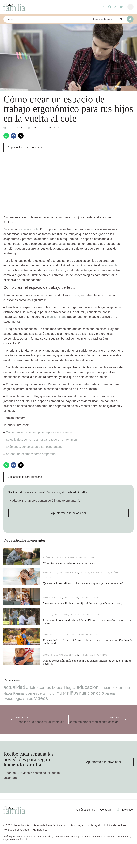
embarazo (108, 687)
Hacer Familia (88, 558)
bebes (57, 687)
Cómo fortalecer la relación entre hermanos (69, 563)
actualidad (14, 687)
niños (47, 558)
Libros (42, 693)
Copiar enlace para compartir (25, 147)
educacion (59, 558)
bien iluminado (56, 316)
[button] (130, 7)
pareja (47, 615)
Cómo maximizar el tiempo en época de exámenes (40, 432)
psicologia (50, 578)
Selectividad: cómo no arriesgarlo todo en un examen (41, 439)
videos (41, 698)
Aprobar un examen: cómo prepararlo (31, 454)
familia (73, 558)
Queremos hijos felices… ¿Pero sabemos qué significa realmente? (83, 583)
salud (28, 698)
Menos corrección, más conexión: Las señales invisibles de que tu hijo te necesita (87, 662)
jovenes (31, 693)
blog (67, 688)
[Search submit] (130, 19)
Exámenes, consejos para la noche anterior (35, 446)
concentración (55, 270)
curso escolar (109, 265)
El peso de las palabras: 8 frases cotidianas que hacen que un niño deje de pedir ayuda (87, 642)
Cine (74, 688)
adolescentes (68, 573)
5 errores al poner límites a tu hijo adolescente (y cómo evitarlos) (82, 603)
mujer (61, 693)
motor (51, 693)
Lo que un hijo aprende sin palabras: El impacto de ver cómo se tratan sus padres (88, 622)
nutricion (87, 693)
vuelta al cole (29, 229)
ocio (100, 693)
